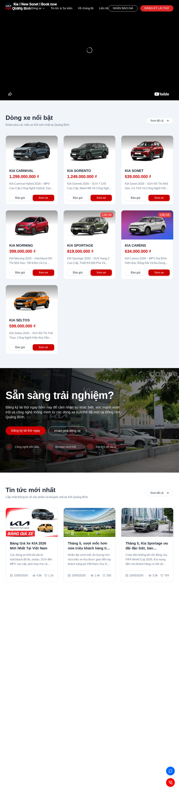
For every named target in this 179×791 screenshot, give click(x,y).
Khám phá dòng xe (67, 431)
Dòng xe (36, 8)
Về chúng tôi (86, 8)
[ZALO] (170, 771)
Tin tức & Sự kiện (61, 8)
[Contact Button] (170, 782)
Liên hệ (103, 8)
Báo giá (20, 197)
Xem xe (43, 197)
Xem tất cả (156, 120)
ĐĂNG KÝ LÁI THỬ (157, 8)
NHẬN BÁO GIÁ (123, 8)
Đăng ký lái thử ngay (25, 430)
